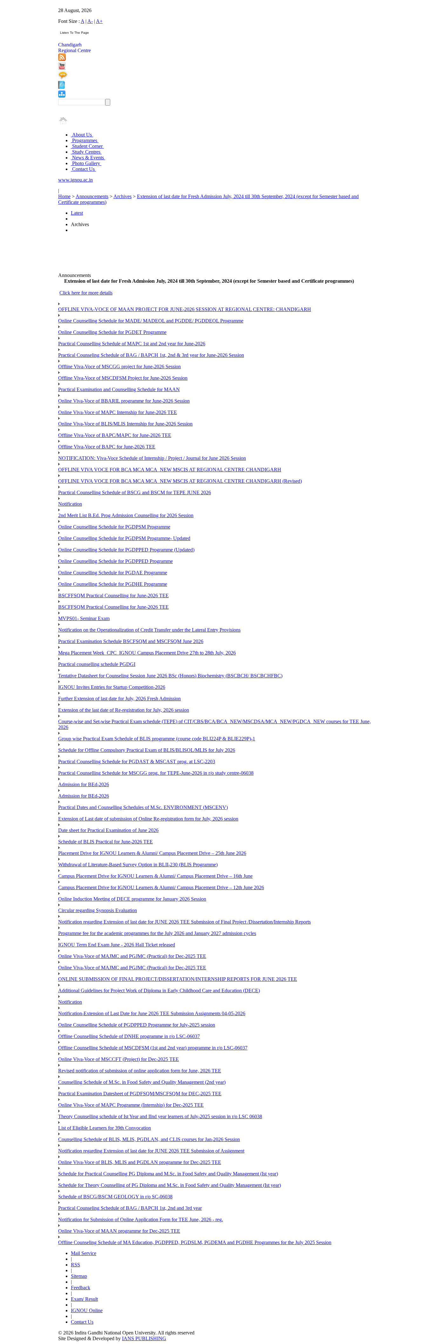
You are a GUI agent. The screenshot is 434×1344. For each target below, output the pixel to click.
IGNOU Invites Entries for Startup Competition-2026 (111, 687)
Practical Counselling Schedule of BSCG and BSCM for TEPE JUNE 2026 (134, 492)
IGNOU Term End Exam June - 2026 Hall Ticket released (116, 944)
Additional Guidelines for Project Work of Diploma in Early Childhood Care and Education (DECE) (159, 990)
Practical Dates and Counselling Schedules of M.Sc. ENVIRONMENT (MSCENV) (143, 807)
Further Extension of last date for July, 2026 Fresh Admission (119, 698)
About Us (82, 134)
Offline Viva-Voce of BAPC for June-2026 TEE (106, 446)
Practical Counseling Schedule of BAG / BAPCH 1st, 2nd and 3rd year (130, 1208)
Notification (70, 504)
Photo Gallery (86, 163)
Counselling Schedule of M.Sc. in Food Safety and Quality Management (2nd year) (142, 1082)
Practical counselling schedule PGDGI (96, 664)
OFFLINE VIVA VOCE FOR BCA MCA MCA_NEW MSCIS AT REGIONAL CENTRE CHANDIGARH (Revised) (180, 481)
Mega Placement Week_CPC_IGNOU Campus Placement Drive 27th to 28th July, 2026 (147, 652)
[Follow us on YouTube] (61, 68)
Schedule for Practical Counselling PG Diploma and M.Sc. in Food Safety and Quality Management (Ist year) (168, 1173)
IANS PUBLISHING (144, 1338)
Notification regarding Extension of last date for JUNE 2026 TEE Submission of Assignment (151, 1150)
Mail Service (83, 1253)
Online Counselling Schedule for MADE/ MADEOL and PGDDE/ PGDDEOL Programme (150, 320)
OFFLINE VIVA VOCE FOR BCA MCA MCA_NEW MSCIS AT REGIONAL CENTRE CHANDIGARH (169, 469)
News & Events (88, 157)
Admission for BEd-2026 (83, 784)
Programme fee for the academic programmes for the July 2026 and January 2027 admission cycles (157, 933)
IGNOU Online (87, 1310)
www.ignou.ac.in (75, 180)
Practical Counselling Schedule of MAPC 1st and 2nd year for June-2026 (131, 343)
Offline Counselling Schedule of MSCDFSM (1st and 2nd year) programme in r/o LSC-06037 (153, 1047)
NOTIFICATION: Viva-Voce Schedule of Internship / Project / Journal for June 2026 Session (152, 458)
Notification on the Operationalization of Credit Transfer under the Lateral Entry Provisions (149, 630)
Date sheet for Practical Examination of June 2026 (108, 830)
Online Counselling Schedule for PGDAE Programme (112, 572)
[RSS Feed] (62, 59)
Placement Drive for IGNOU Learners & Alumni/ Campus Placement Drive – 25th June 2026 (152, 853)
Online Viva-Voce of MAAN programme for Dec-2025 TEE (119, 1231)
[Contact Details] (61, 87)
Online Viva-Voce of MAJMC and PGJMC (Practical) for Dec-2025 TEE (132, 956)
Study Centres (86, 152)
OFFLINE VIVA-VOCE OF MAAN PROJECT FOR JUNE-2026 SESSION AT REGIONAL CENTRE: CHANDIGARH (184, 309)
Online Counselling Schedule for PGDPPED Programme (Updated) (126, 549)
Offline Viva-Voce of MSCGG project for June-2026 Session (119, 366)
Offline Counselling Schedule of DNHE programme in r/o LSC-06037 (129, 1036)
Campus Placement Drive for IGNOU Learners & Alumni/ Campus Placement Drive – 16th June (155, 876)
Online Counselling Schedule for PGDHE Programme (112, 584)
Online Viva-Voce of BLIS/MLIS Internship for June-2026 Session (125, 423)
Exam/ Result (84, 1299)
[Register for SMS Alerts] (62, 77)
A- (90, 21)
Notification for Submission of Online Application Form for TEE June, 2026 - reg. (140, 1219)
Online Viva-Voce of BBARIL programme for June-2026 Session (124, 401)
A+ (99, 21)
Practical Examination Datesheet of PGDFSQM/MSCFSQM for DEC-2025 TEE (139, 1093)
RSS (75, 1264)
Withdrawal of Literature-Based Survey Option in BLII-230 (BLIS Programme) (138, 864)
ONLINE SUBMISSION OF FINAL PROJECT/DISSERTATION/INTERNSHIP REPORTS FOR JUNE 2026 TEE (177, 979)
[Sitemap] (61, 96)
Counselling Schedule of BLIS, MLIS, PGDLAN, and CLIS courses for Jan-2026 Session (149, 1139)
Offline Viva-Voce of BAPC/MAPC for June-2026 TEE (114, 435)
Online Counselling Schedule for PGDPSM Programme (114, 527)
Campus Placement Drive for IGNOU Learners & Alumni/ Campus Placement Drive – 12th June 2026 (161, 887)
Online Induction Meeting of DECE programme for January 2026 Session (132, 899)
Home (64, 196)
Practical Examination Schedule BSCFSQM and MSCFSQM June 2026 (130, 641)
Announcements (92, 196)
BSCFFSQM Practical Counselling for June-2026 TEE (113, 595)
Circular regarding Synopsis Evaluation (97, 910)
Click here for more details (85, 292)
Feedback (80, 1287)
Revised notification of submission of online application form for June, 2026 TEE (139, 1070)
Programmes (84, 140)
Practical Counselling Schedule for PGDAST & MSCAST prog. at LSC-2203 (136, 761)
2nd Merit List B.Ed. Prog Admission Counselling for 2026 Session (125, 515)
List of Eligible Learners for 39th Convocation (104, 1128)
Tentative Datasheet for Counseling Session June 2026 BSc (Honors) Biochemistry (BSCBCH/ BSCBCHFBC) (170, 675)
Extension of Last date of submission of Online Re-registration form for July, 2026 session (148, 818)
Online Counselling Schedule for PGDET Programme (112, 332)
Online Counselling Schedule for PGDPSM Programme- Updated (124, 538)
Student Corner (87, 146)
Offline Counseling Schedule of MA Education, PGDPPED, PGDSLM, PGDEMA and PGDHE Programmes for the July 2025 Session (194, 1242)
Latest (77, 213)
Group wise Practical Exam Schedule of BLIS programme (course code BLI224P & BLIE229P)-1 (156, 738)
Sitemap (79, 1276)
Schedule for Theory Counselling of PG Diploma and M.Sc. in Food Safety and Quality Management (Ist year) (169, 1185)
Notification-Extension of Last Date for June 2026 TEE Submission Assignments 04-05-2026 (151, 1013)
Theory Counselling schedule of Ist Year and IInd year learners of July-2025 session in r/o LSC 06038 (160, 1116)
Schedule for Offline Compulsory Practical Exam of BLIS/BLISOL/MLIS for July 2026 (146, 750)
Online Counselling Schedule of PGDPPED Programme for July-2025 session (136, 1025)
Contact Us (83, 169)
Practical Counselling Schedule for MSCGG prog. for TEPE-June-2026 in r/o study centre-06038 (156, 773)
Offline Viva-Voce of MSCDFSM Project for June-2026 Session (122, 378)
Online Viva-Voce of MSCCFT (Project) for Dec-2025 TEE (118, 1059)
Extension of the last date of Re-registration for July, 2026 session (123, 710)
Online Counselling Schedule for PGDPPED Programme (115, 561)
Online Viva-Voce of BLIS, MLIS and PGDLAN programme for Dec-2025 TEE (139, 1162)
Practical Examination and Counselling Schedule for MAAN (119, 389)
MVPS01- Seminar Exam (84, 618)
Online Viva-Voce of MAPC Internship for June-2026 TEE (117, 412)
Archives (122, 196)
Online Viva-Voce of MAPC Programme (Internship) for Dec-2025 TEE (131, 1105)
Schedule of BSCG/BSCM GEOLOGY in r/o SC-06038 (115, 1196)
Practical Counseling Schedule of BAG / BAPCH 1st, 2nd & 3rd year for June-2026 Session (151, 355)
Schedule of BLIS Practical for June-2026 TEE (105, 841)
